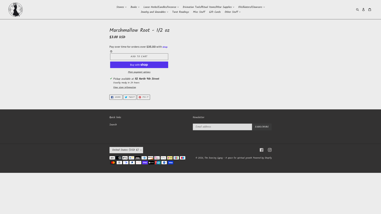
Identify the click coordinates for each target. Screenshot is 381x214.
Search (113, 125)
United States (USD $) (125, 150)
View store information (124, 87)
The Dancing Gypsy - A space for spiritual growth (228, 158)
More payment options (139, 72)
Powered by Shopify (262, 158)
